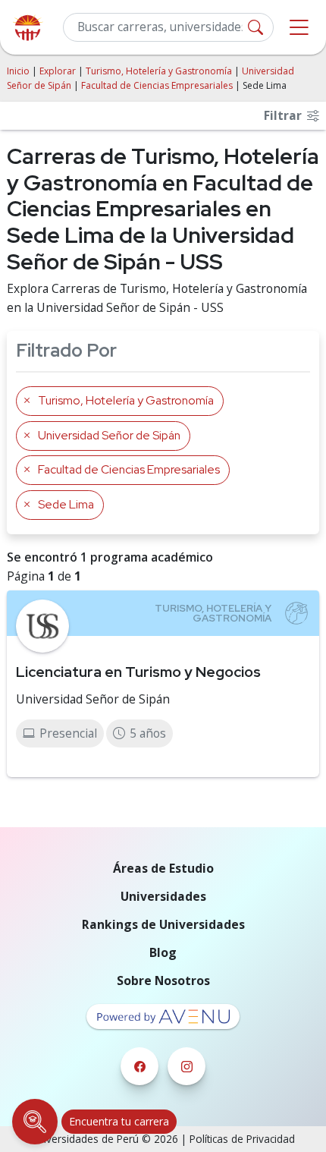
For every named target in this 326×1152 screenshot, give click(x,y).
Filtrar (284, 115)
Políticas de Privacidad (242, 1139)
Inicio (18, 71)
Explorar (57, 71)
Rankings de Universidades (163, 924)
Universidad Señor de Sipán (93, 699)
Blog (163, 952)
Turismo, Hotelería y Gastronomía (159, 71)
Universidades (163, 896)
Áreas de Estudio (163, 868)
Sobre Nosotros (163, 980)
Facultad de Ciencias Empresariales (157, 85)
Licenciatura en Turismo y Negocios (138, 671)
